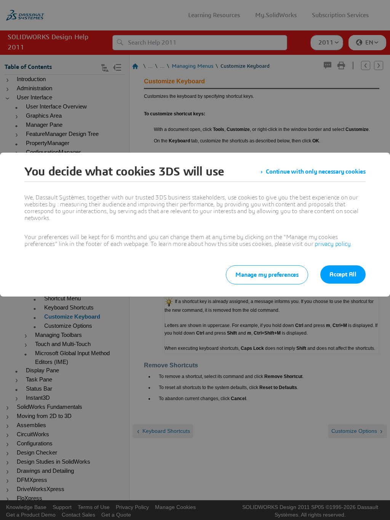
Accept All (342, 274)
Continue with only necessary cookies (316, 172)
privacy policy (332, 244)
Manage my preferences (267, 275)
